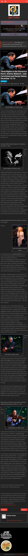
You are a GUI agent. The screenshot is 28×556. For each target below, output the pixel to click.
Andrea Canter (16, 83)
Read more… (14, 31)
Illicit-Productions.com (19, 554)
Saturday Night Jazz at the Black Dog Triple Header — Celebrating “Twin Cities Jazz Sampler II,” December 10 (5, 509)
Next (25, 28)
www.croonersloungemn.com (8, 505)
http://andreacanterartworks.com (15, 520)
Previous (2, 28)
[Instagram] (7, 518)
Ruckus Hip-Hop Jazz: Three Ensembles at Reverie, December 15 (24, 509)
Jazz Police (14, 17)
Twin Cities (3, 81)
